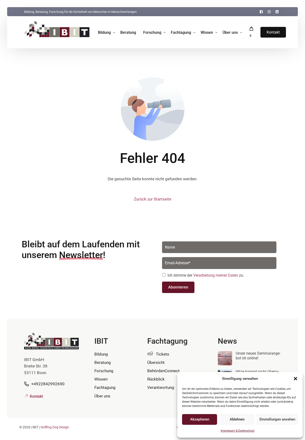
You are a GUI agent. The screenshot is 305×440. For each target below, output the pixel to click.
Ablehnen (237, 419)
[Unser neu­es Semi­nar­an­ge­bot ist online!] (225, 359)
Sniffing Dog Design (55, 427)
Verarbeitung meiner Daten (215, 275)
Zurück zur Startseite (152, 199)
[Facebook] (261, 11)
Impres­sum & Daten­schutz (237, 430)
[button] (295, 378)
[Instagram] (269, 11)
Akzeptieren (199, 419)
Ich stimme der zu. (206, 275)
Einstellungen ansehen (277, 419)
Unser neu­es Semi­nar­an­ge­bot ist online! (258, 356)
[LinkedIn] (277, 11)
